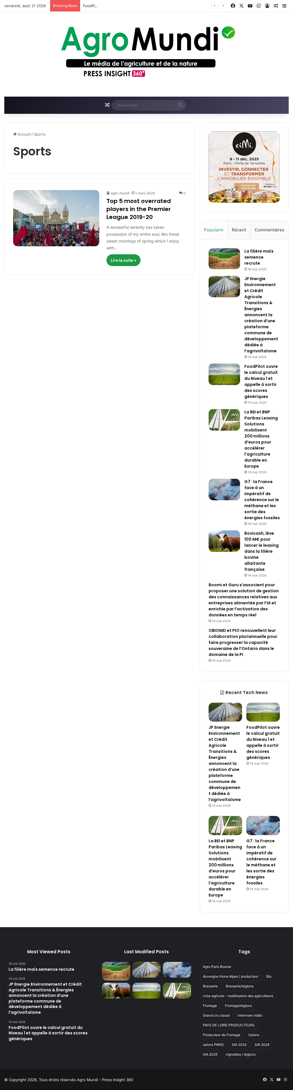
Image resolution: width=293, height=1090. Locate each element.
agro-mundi (120, 193)
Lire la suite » (123, 260)
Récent (239, 230)
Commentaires (269, 230)
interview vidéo (250, 1015)
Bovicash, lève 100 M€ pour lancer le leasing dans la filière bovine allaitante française (261, 551)
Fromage (210, 1005)
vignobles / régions (240, 1054)
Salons (253, 1035)
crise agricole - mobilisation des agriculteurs (238, 996)
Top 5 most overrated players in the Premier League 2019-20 (138, 209)
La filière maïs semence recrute (259, 257)
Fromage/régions (238, 1005)
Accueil (24, 134)
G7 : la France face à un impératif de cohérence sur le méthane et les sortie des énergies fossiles (262, 500)
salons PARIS (213, 1044)
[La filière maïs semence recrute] (224, 258)
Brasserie (210, 986)
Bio (269, 976)
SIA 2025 (210, 1054)
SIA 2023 (239, 1044)
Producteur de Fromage (221, 1035)
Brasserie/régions (240, 986)
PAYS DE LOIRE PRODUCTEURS (229, 1025)
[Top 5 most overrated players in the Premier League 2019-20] (56, 218)
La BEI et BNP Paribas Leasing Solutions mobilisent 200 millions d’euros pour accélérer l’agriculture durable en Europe (261, 439)
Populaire (213, 230)
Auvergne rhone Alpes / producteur (230, 976)
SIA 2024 (262, 1044)
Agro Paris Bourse (217, 966)
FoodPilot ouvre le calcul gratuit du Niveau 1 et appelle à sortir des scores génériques (261, 381)
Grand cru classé (216, 1015)
